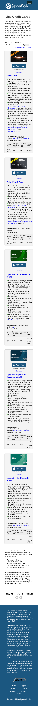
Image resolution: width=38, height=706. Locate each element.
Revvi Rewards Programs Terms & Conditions (19, 127)
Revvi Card (12, 75)
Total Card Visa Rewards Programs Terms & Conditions (20, 221)
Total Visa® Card (15, 182)
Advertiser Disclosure (24, 47)
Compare (19, 72)
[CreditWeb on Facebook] (20, 597)
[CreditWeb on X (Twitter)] (16, 597)
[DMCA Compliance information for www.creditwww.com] (19, 682)
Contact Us (24, 691)
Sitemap (12, 691)
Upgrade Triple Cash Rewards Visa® (17, 375)
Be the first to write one (21, 138)
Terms (19, 694)
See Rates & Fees (14, 131)
